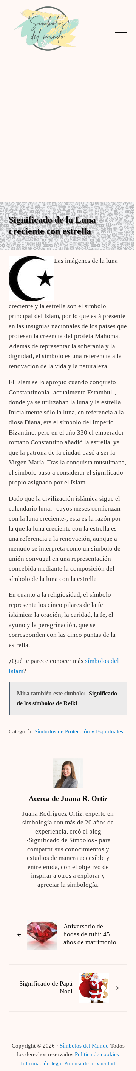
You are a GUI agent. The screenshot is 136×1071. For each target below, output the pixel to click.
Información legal (42, 1063)
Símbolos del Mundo (84, 1046)
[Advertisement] (68, 130)
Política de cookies (97, 1054)
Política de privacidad (89, 1063)
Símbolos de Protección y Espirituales (78, 731)
